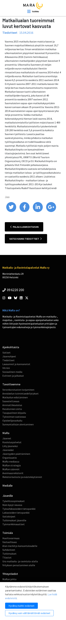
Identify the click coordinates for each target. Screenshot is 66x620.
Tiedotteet (8, 360)
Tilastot (7, 557)
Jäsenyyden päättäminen (16, 453)
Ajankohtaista (10, 347)
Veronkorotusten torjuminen (18, 389)
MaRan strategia (11, 465)
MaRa (5, 433)
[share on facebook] (24, 211)
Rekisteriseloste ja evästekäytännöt (22, 477)
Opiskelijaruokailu (12, 420)
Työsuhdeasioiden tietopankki (18, 508)
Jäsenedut (8, 450)
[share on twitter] (11, 211)
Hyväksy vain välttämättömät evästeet (29, 613)
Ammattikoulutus (12, 405)
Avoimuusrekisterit (12, 473)
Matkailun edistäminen (15, 397)
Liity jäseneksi (10, 446)
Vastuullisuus (9, 542)
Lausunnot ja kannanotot (16, 364)
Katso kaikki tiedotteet (24, 238)
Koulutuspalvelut (11, 442)
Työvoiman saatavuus (14, 416)
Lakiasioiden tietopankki (15, 512)
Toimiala (7, 533)
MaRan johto (9, 579)
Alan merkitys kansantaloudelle (19, 546)
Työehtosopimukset (13, 501)
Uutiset (6, 352)
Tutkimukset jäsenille (14, 520)
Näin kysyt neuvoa (12, 505)
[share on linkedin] (38, 211)
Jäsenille (7, 496)
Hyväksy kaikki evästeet (21, 605)
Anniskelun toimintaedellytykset (20, 393)
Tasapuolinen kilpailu (14, 412)
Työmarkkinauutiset (13, 524)
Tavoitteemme (11, 384)
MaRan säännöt (11, 469)
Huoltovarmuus (11, 538)
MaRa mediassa (10, 461)
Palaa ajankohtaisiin (25, 226)
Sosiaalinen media (12, 371)
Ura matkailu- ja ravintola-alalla (20, 561)
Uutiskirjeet (8, 516)
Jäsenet (6, 438)
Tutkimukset (9, 553)
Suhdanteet (8, 549)
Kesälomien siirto (12, 409)
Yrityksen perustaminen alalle (18, 565)
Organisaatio (9, 457)
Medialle (7, 485)
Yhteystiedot (10, 574)
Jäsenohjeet (9, 356)
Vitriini (6, 368)
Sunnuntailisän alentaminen (18, 424)
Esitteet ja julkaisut (13, 375)
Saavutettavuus (10, 401)
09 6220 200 (15, 290)
